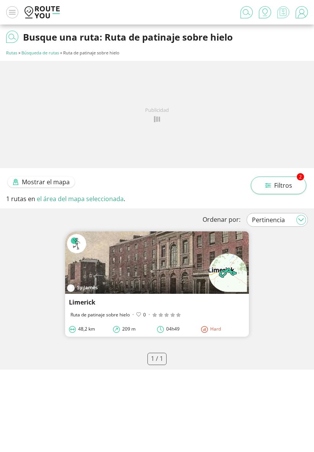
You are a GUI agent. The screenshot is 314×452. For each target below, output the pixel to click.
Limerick (82, 302)
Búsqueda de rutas (40, 53)
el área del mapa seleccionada (80, 199)
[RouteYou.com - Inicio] (42, 12)
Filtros (288, 183)
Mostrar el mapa (46, 182)
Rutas (11, 53)
